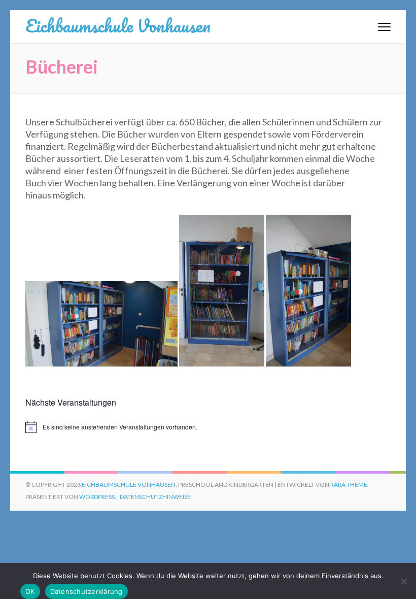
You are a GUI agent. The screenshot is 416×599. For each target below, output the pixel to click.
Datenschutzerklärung (86, 591)
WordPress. (97, 497)
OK (30, 591)
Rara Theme (348, 484)
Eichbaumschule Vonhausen (118, 25)
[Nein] (403, 581)
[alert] (208, 427)
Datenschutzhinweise (155, 497)
